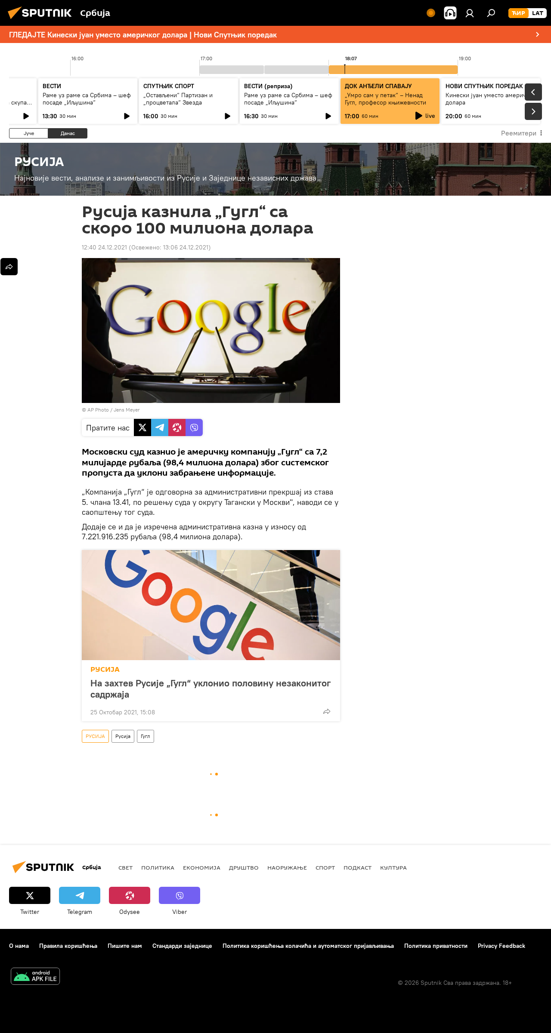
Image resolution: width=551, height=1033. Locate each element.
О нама (19, 946)
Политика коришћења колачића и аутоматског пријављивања (308, 946)
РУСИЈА (105, 669)
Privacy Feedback (501, 946)
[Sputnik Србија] (42, 20)
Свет (125, 867)
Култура (393, 867)
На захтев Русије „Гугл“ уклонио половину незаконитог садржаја (210, 688)
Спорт (325, 867)
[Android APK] (35, 977)
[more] (326, 711)
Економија (201, 867)
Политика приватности (435, 946)
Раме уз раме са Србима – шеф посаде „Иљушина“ (87, 98)
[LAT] (538, 13)
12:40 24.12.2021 (104, 247)
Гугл (145, 736)
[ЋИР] (518, 13)
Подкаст (357, 867)
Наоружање (287, 867)
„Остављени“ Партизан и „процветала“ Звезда (178, 98)
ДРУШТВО (244, 867)
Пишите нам (125, 946)
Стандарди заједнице (182, 946)
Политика (157, 867)
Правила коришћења (68, 946)
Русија (122, 736)
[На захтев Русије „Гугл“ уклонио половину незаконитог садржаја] (211, 605)
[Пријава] (469, 13)
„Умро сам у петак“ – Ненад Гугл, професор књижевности (385, 98)
